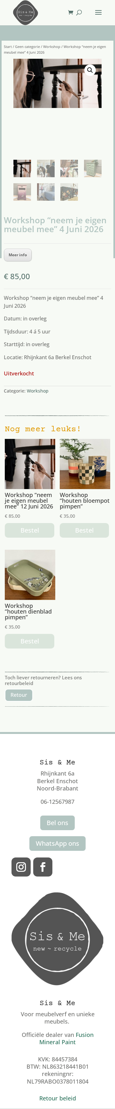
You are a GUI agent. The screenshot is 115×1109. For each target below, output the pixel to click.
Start (8, 46)
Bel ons (57, 822)
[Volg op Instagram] (21, 867)
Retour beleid (57, 1098)
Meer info (18, 255)
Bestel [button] (29, 530)
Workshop (51, 46)
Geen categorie (27, 46)
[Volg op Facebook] (42, 867)
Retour (19, 694)
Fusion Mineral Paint (66, 1038)
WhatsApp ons (57, 843)
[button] (90, 70)
